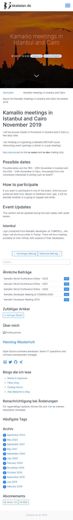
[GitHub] (15, 363)
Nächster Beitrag (49, 253)
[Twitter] (10, 363)
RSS (24, 502)
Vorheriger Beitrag (26, 253)
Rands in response (17, 378)
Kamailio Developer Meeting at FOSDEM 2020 (28, 294)
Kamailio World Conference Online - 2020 (26, 289)
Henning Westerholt (19, 342)
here (21, 194)
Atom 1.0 (11, 502)
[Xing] (21, 363)
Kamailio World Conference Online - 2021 (26, 284)
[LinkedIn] (5, 363)
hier (50, 406)
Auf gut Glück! (14, 315)
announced (14, 152)
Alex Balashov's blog (18, 391)
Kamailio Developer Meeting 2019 (22, 299)
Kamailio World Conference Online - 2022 (26, 278)
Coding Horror (15, 387)
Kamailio (37, 56)
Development (52, 56)
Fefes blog (13, 382)
